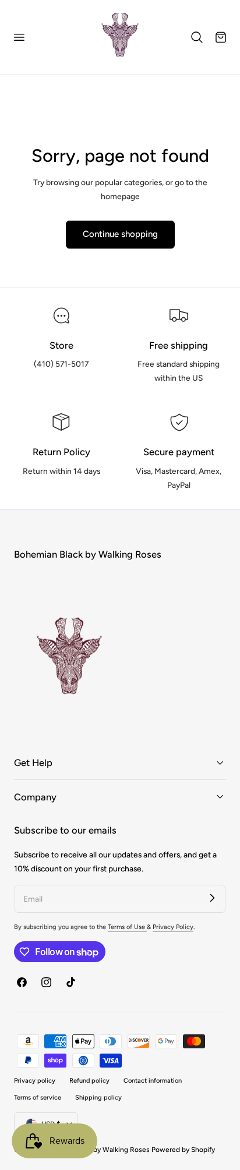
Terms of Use (127, 927)
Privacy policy (34, 1080)
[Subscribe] (212, 898)
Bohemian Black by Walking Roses (96, 1150)
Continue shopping (120, 234)
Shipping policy (98, 1097)
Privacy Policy (173, 927)
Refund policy (89, 1080)
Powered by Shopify (183, 1150)
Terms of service (37, 1097)
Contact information (152, 1080)
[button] (18, 37)
